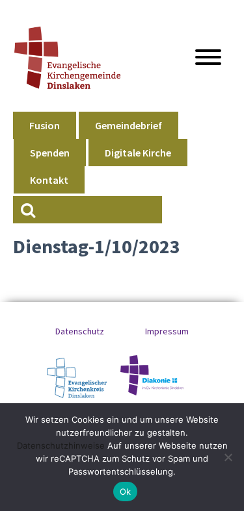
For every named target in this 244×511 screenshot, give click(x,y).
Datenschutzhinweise (61, 445)
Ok (125, 491)
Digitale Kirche (138, 152)
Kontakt (49, 179)
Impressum (167, 331)
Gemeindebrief (128, 125)
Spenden (50, 152)
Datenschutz (79, 331)
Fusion (44, 125)
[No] (227, 457)
